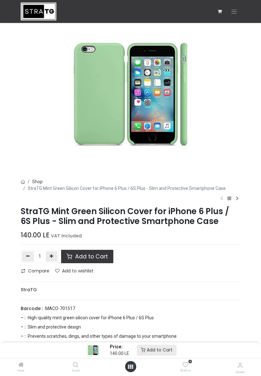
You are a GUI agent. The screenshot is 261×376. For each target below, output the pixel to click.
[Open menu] (130, 367)
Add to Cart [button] (91, 256)
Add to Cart (159, 350)
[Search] (76, 365)
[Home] (21, 365)
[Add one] (52, 256)
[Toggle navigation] (234, 11)
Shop (37, 181)
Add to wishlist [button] (78, 271)
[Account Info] (240, 365)
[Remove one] (28, 256)
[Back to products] (229, 198)
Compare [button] (38, 271)
